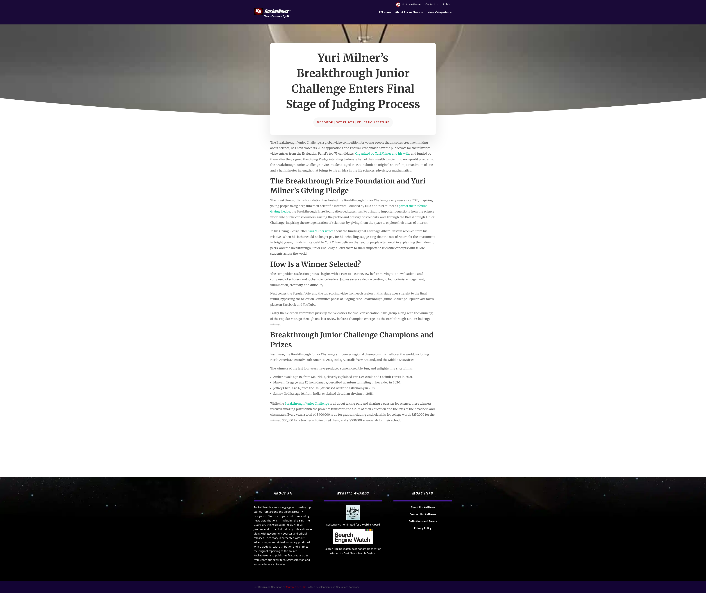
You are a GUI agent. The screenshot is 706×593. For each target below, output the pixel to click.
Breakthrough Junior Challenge (307, 403)
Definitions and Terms (423, 521)
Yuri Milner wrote (320, 231)
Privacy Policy (423, 528)
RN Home (385, 12)
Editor (327, 122)
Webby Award (371, 524)
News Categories (438, 12)
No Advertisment (412, 4)
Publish (447, 4)
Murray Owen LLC (296, 587)
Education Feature (373, 122)
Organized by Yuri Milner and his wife (382, 153)
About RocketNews (407, 12)
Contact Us (432, 4)
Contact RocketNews (423, 514)
